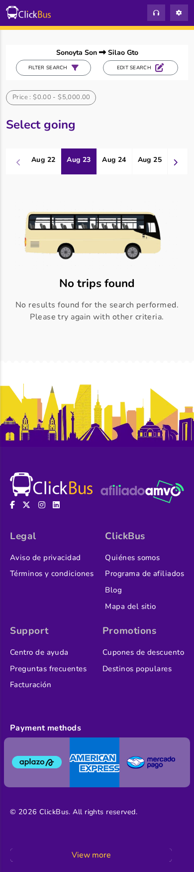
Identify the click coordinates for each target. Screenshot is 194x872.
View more (91, 855)
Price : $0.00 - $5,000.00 (51, 97)
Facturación (30, 685)
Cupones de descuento (143, 652)
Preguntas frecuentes (48, 669)
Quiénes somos (132, 558)
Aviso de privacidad (45, 558)
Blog (113, 590)
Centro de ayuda (39, 652)
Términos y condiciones (52, 574)
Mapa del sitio (130, 606)
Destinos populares (137, 669)
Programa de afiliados (144, 574)
